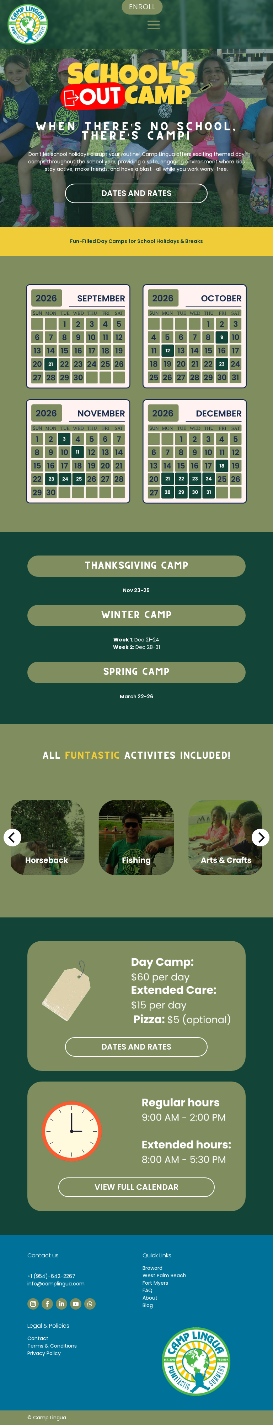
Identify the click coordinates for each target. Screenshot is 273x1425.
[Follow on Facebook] (47, 1304)
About (150, 1297)
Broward (152, 1268)
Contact (37, 1338)
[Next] (260, 837)
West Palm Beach (164, 1275)
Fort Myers (155, 1282)
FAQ (147, 1290)
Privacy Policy (44, 1353)
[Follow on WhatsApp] (90, 1304)
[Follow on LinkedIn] (61, 1304)
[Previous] (12, 837)
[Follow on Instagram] (33, 1304)
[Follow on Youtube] (75, 1304)
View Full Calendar (136, 1187)
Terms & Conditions (52, 1345)
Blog (148, 1305)
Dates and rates (136, 193)
